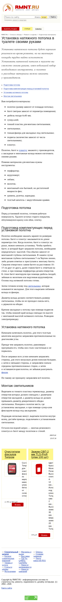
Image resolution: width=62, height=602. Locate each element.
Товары (38, 29)
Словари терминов (38, 555)
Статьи (27, 29)
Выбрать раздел (10, 29)
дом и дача (35, 10)
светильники (34, 285)
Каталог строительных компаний (8, 558)
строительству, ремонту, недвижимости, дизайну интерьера (27, 582)
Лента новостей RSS (39, 559)
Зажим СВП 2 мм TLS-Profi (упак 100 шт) (40, 454)
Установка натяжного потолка (16, 92)
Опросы (39, 552)
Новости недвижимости (25, 566)
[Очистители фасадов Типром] (12, 476)
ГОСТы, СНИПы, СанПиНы (23, 560)
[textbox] (26, 17)
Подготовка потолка (12, 85)
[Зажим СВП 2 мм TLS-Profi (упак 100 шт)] (38, 476)
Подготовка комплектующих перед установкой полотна (26, 89)
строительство (19, 10)
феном (4, 372)
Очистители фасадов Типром (12, 454)
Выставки (25, 556)
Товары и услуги (7, 564)
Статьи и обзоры (7, 568)
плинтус (23, 150)
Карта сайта (6, 588)
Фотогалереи (10, 571)
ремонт (28, 10)
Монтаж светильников (13, 96)
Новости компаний (23, 570)
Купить (18, 504)
